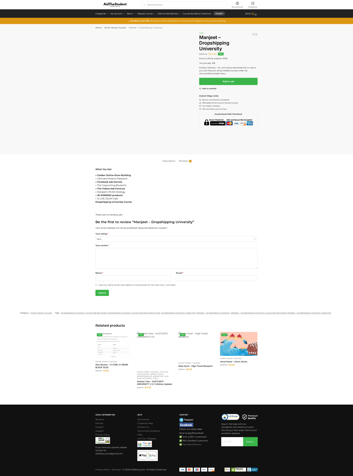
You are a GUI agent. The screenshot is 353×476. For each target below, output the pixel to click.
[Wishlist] (128, 336)
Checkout (252, 7)
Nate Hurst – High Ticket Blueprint (195, 366)
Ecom (161, 374)
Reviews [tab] (185, 161)
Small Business (144, 378)
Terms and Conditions (148, 431)
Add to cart (228, 81)
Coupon (99, 427)
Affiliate (164, 372)
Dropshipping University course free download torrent (133, 313)
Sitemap (116, 469)
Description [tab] (169, 161)
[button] (251, 13)
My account (237, 7)
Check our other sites (190, 429)
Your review (102, 245)
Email (179, 273)
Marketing (158, 376)
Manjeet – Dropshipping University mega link (309, 313)
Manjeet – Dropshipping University (213, 313)
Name (99, 273)
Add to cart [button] (114, 376)
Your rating (101, 233)
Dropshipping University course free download (83, 313)
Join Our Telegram (146, 438)
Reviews (99, 419)
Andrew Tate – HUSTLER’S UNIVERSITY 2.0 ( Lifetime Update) (154, 383)
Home (98, 28)
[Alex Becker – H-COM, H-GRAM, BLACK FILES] (256, 34)
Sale (166, 376)
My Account (143, 419)
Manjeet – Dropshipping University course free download (258, 313)
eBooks (153, 374)
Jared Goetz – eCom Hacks (233, 361)
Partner (99, 423)
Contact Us (143, 427)
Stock (156, 378)
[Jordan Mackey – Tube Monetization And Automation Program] (253, 34)
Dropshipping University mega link (178, 313)
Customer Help (145, 423)
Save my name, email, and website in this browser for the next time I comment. (137, 285)
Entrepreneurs (144, 376)
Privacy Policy (102, 434)
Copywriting (143, 374)
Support (99, 431)
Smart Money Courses (115, 28)
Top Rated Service (192, 444)
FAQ (139, 434)
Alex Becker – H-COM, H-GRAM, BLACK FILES (111, 366)
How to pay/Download (191, 433)
